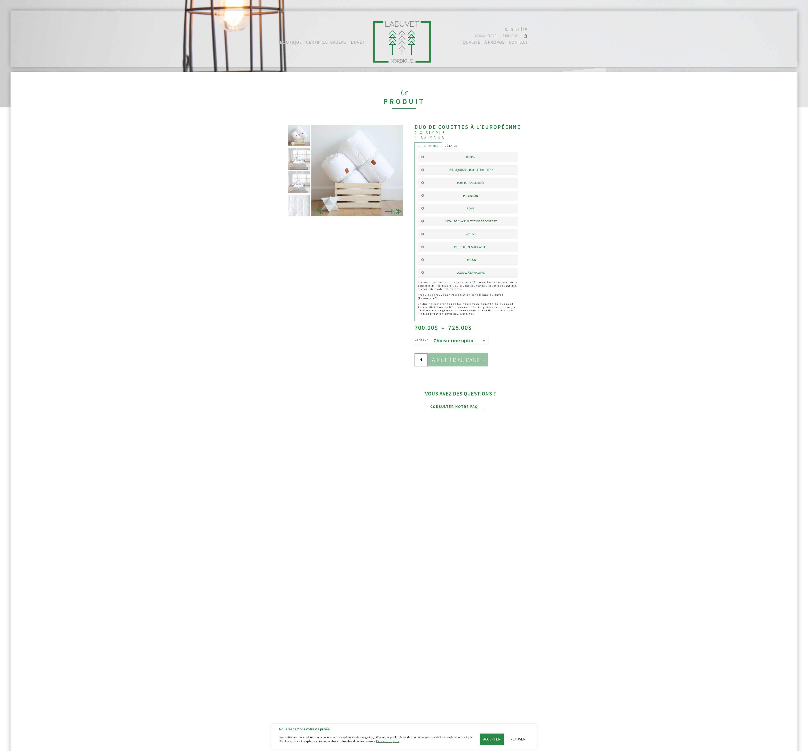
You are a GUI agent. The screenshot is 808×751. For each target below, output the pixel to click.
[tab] (428, 145)
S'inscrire (510, 36)
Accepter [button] (491, 739)
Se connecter (485, 36)
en (525, 29)
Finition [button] (471, 260)
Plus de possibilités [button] (471, 183)
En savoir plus (387, 741)
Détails (451, 146)
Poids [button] (471, 208)
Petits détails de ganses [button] (470, 247)
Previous (322, 211)
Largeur (421, 340)
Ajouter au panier (458, 360)
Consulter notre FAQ (454, 406)
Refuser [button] (517, 739)
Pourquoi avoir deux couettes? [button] (471, 170)
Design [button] (470, 157)
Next (393, 211)
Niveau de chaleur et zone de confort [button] (471, 221)
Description (428, 146)
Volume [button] (471, 234)
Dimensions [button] (470, 195)
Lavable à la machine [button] (471, 272)
